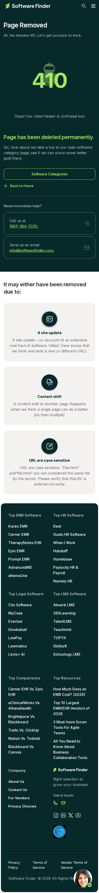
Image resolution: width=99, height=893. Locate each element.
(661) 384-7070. (23, 226)
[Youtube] (78, 815)
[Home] (28, 6)
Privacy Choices (22, 806)
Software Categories (49, 174)
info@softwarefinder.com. (31, 250)
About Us (16, 781)
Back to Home (21, 186)
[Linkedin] (63, 815)
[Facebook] (56, 815)
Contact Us (17, 790)
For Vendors (19, 798)
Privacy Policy (14, 865)
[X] (70, 815)
